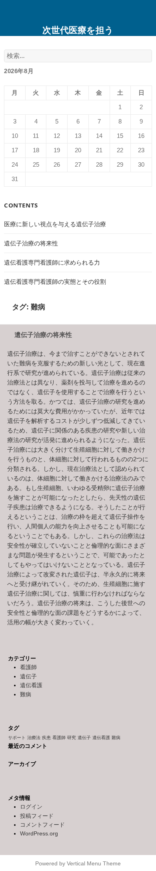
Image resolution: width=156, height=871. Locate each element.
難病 (25, 694)
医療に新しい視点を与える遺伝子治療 (55, 224)
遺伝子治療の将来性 (31, 243)
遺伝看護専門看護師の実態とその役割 (55, 281)
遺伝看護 (31, 685)
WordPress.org (39, 833)
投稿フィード (37, 816)
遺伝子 (28, 676)
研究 (71, 737)
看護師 (28, 667)
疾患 (46, 737)
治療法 (33, 737)
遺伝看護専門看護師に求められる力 (52, 262)
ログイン (31, 806)
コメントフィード (42, 824)
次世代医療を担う (78, 30)
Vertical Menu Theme (94, 863)
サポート (17, 737)
